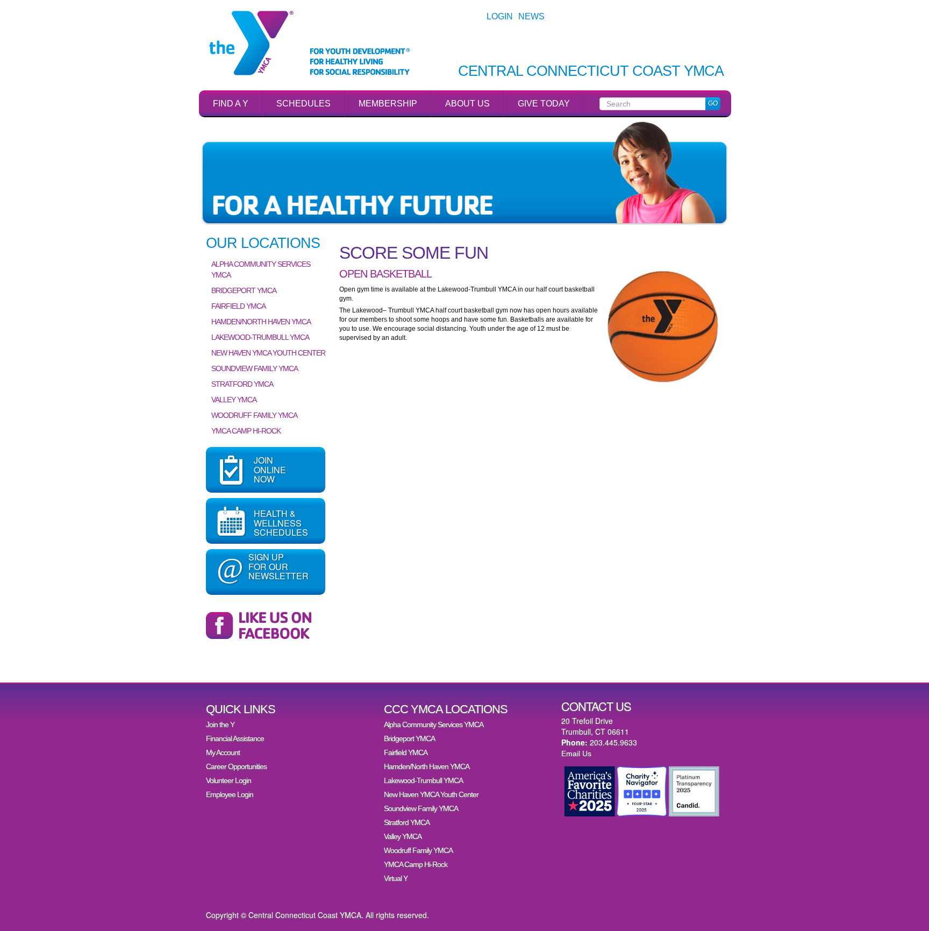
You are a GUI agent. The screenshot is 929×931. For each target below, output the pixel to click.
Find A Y (230, 103)
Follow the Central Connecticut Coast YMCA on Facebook (265, 625)
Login (500, 16)
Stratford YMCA (242, 384)
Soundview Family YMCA (254, 368)
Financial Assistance (235, 738)
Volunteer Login (228, 780)
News (531, 16)
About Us (467, 103)
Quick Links (240, 709)
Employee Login (229, 794)
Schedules (303, 103)
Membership (388, 103)
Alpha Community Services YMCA (260, 269)
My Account (223, 752)
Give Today (544, 103)
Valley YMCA (233, 399)
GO (713, 103)
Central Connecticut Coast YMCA (591, 71)
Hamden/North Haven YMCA (261, 321)
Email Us (576, 753)
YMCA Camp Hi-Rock (246, 431)
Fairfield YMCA (238, 306)
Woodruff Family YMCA (254, 415)
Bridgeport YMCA (243, 290)
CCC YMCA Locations (446, 709)
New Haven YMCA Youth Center (268, 353)
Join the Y (220, 724)
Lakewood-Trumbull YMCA (260, 337)
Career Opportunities (236, 766)
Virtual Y (396, 878)
